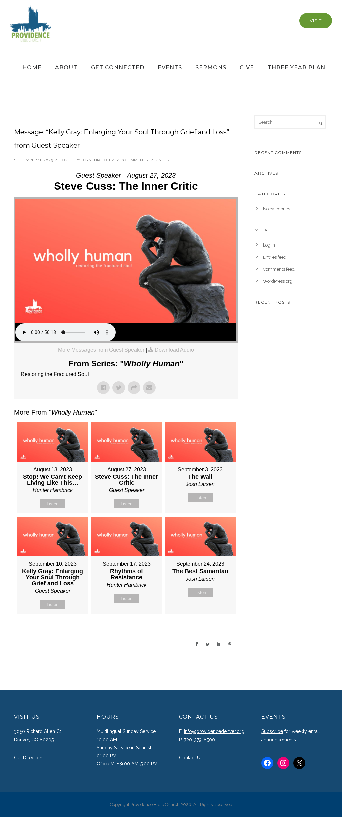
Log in (269, 245)
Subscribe (272, 731)
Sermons (210, 67)
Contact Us (191, 757)
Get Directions (29, 757)
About (66, 67)
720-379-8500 (199, 739)
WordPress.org (277, 281)
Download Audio (174, 350)
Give (247, 67)
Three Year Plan (296, 67)
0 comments (134, 160)
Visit (316, 20)
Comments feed (279, 269)
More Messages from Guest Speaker (101, 350)
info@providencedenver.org (214, 731)
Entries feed (274, 257)
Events (170, 67)
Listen (52, 503)
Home (32, 67)
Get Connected (117, 67)
